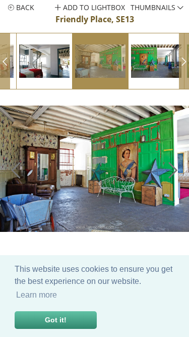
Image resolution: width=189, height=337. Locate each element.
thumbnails (154, 7)
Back (24, 7)
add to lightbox (93, 7)
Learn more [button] (36, 295)
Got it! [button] (56, 320)
